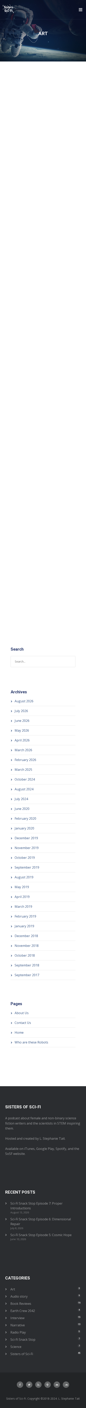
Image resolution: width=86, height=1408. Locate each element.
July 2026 (21, 711)
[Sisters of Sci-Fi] (9, 9)
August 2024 (24, 789)
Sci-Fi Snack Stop (22, 1339)
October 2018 (25, 955)
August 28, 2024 (22, 355)
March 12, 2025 (21, 171)
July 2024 (21, 799)
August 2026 (24, 701)
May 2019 (22, 887)
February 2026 (25, 760)
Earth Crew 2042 (22, 175)
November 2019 (27, 848)
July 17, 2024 (19, 543)
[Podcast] (47, 1384)
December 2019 (26, 838)
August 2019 (24, 877)
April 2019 (22, 897)
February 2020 (25, 818)
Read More (19, 240)
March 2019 (23, 906)
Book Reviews (20, 1303)
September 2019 (27, 867)
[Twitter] (29, 1384)
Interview (17, 1318)
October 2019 (25, 857)
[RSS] (38, 1384)
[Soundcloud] (66, 1384)
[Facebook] (20, 1384)
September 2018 (27, 965)
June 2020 (22, 809)
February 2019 (25, 916)
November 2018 (27, 945)
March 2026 (23, 750)
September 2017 (27, 975)
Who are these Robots (31, 1042)
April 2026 (22, 740)
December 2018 (26, 936)
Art (72, 171)
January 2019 (24, 926)
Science (15, 1347)
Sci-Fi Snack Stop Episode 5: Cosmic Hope (41, 1235)
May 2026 (22, 730)
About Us (22, 1013)
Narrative (40, 175)
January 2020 (24, 828)
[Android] (57, 1384)
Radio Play (55, 175)
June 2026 (22, 720)
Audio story (19, 1296)
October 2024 (25, 779)
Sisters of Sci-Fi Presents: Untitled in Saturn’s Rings (37, 338)
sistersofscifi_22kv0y (50, 171)
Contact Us (23, 1023)
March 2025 (23, 769)
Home (19, 1032)
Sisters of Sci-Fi (51, 359)
